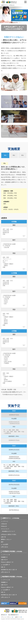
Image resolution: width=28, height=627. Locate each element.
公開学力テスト (4, 5)
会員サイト (17, 617)
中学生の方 (4, 526)
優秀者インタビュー (6, 539)
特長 (2, 567)
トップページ (4, 521)
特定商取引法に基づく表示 (8, 569)
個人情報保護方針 (12, 614)
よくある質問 (4, 544)
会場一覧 (3, 537)
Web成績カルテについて (8, 531)
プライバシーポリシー (6, 617)
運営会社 (3, 614)
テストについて (5, 528)
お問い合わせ (4, 547)
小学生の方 (4, 523)
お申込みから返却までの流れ (8, 534)
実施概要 (3, 557)
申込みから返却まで (6, 562)
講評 (2, 542)
